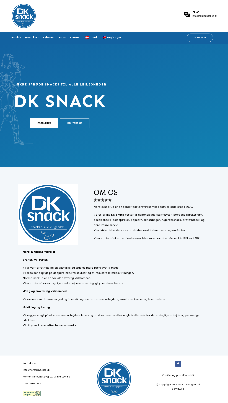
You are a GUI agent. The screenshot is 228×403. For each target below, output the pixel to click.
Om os (62, 37)
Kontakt (75, 37)
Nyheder (48, 37)
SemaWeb (178, 388)
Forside (16, 37)
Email (197, 12)
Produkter (32, 37)
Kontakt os (199, 37)
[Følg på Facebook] (178, 364)
